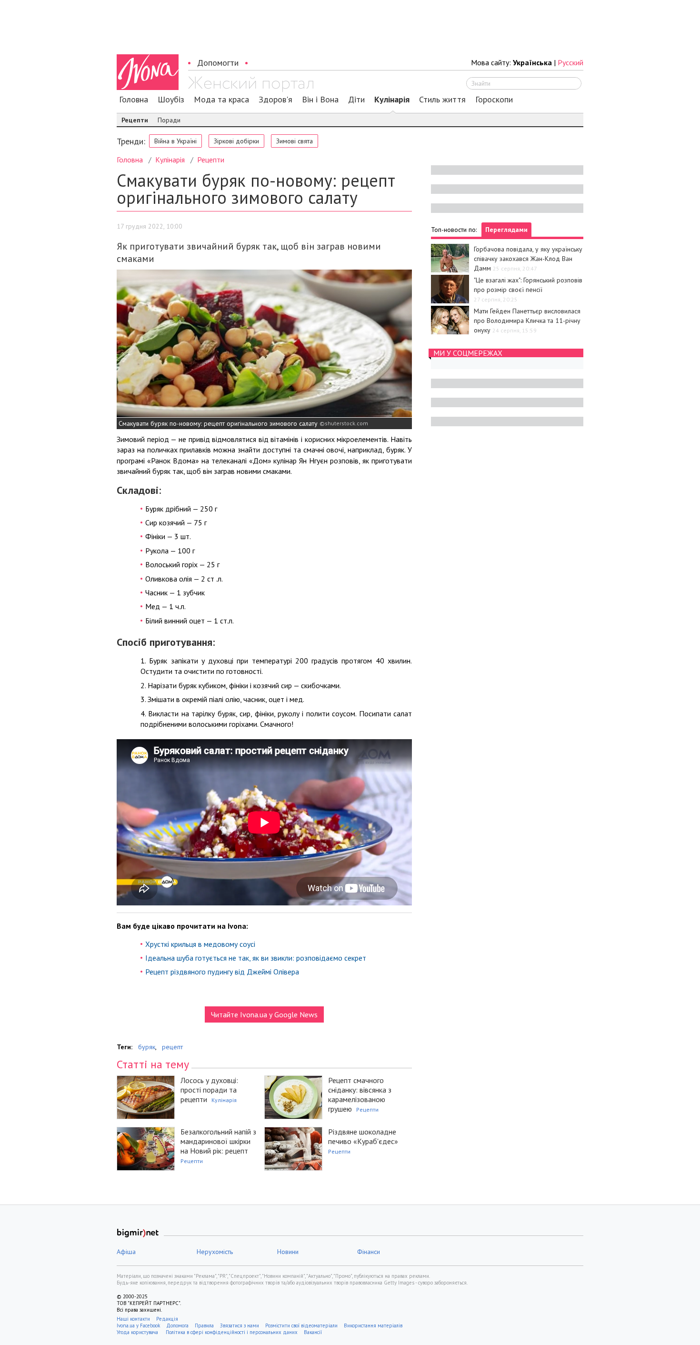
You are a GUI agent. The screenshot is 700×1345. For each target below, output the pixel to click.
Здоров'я (275, 99)
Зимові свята (294, 141)
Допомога (177, 1325)
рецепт (172, 1047)
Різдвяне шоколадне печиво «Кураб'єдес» (363, 1136)
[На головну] (250, 84)
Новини (288, 1251)
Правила (204, 1325)
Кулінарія (392, 99)
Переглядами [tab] (506, 229)
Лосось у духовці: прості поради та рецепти (209, 1089)
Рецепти (134, 120)
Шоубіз (171, 99)
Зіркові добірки (236, 141)
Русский (570, 62)
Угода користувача (138, 1332)
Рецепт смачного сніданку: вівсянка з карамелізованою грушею (359, 1094)
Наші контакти (133, 1318)
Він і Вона (320, 99)
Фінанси (368, 1251)
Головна (133, 99)
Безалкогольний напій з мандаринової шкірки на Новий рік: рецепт (218, 1141)
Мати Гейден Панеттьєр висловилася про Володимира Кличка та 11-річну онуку (527, 320)
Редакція (167, 1318)
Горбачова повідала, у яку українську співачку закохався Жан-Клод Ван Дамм (528, 258)
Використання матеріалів (373, 1325)
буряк (146, 1047)
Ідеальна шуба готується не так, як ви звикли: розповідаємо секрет (255, 958)
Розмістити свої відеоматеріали (301, 1325)
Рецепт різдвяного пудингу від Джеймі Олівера (222, 971)
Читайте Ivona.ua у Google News (264, 1014)
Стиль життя (442, 99)
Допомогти (218, 62)
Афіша (126, 1251)
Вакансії (313, 1332)
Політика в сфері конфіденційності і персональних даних (232, 1332)
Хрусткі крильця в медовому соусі (200, 944)
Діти (356, 99)
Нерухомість (215, 1251)
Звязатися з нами (239, 1325)
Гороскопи (494, 99)
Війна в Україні (175, 141)
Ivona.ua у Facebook (138, 1325)
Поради (169, 120)
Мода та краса (221, 99)
